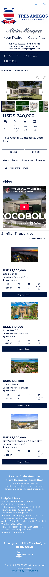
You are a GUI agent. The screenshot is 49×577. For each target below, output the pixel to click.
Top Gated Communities (13, 532)
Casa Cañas (10, 274)
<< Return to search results (15, 70)
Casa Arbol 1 (10, 384)
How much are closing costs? (15, 513)
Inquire (37, 152)
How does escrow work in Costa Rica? (19, 518)
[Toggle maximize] (44, 77)
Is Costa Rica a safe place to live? (17, 529)
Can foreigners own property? (15, 504)
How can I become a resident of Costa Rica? (22, 527)
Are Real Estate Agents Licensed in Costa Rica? (24, 521)
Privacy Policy (17, 571)
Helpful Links (32, 571)
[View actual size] (37, 77)
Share (14, 152)
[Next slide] (42, 92)
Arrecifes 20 (10, 330)
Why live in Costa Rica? (12, 524)
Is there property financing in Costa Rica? (21, 507)
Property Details (24, 295)
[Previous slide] (7, 92)
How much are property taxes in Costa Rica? (22, 515)
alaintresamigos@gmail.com (27, 49)
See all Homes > (37, 239)
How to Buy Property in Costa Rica (18, 501)
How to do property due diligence (17, 510)
